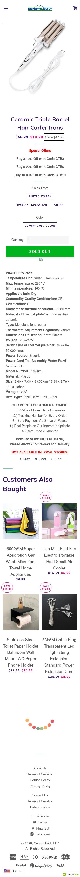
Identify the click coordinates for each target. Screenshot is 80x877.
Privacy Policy (40, 785)
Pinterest (42, 828)
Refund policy (40, 806)
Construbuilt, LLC (46, 843)
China (59, 204)
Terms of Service (40, 774)
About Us (40, 767)
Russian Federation (31, 204)
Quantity (17, 239)
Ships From (40, 187)
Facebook (42, 816)
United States (40, 196)
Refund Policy (40, 779)
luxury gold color (40, 225)
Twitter (42, 822)
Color (40, 217)
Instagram (42, 833)
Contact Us (40, 795)
